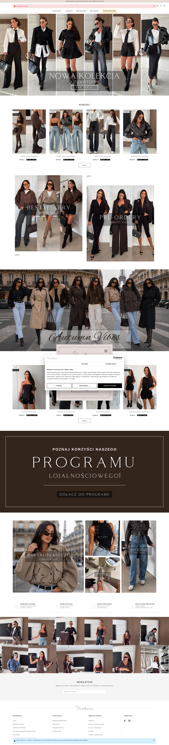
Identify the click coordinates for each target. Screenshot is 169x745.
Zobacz (84, 165)
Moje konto (56, 724)
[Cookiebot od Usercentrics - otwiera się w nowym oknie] (114, 358)
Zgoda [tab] (58, 364)
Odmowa (59, 385)
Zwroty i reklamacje (94, 727)
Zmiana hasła (57, 731)
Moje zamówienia (58, 727)
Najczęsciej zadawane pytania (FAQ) (24, 731)
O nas (14, 720)
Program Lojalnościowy (95, 734)
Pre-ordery (16, 734)
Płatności (91, 720)
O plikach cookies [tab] (110, 364)
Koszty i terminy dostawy (96, 724)
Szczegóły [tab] (84, 364)
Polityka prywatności (19, 727)
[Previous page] (4, 55)
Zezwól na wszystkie (110, 385)
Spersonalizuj (83, 385)
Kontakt (90, 731)
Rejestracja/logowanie (60, 720)
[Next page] (165, 55)
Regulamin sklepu (18, 724)
